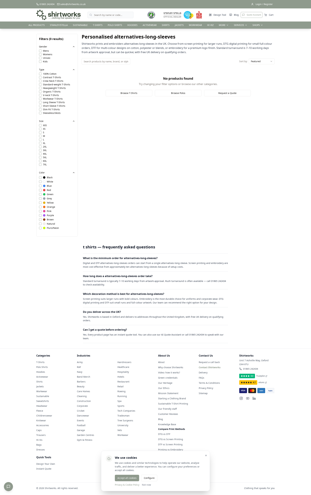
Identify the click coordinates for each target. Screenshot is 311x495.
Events (80, 420)
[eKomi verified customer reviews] (151, 15)
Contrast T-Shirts (52, 77)
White (50, 182)
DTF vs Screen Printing (170, 444)
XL (44, 143)
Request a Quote (227, 93)
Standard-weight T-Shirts (56, 84)
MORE (222, 25)
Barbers (81, 381)
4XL (45, 154)
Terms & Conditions (209, 382)
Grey (49, 198)
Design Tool (219, 14)
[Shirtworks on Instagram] (241, 398)
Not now (146, 484)
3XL (45, 150)
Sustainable (42, 396)
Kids (45, 61)
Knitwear (41, 420)
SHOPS (256, 25)
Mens (46, 51)
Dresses (40, 449)
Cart (271, 14)
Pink (49, 211)
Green (50, 194)
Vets (119, 430)
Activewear (42, 376)
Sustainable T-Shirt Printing (173, 403)
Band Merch (83, 376)
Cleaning (82, 396)
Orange (51, 207)
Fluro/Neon (53, 228)
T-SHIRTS (98, 25)
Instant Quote (43, 468)
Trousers (41, 435)
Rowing (121, 391)
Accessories (42, 425)
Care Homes (83, 391)
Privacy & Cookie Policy (127, 484)
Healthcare (123, 367)
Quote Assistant (254, 14)
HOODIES (132, 25)
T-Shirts (40, 362)
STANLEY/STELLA (59, 25)
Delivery (203, 372)
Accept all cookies (127, 477)
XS (44, 129)
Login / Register (264, 4)
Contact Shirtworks (209, 367)
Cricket (80, 410)
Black (49, 177)
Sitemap (203, 393)
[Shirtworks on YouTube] (248, 398)
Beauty (80, 386)
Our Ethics (163, 388)
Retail (120, 386)
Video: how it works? (169, 372)
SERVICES (239, 25)
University (122, 425)
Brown (50, 219)
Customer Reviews (168, 413)
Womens (47, 54)
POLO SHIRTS (115, 25)
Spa (119, 401)
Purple (50, 215)
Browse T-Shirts (129, 93)
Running (122, 396)
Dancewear (83, 415)
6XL (45, 161)
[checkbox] (40, 51)
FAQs (201, 377)
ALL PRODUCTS (37, 25)
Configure (149, 477)
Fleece (39, 410)
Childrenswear (44, 415)
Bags (39, 444)
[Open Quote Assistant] (8, 486)
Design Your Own (45, 463)
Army (80, 362)
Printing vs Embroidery (170, 449)
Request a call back (209, 362)
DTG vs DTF (164, 434)
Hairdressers (124, 362)
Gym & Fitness (84, 439)
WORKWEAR (195, 25)
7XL (45, 164)
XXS (45, 125)
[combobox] (262, 61)
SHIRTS (166, 25)
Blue (49, 186)
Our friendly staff (167, 408)
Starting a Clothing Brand (172, 398)
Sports (120, 405)
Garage (81, 430)
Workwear (41, 391)
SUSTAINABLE (80, 25)
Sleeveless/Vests (52, 113)
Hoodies (40, 371)
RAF (79, 367)
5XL (45, 157)
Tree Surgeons (125, 420)
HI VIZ (210, 25)
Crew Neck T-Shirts (53, 81)
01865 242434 (250, 368)
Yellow (50, 203)
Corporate (82, 405)
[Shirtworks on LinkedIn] (254, 398)
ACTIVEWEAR (150, 25)
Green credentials (168, 377)
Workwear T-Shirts (53, 99)
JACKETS (179, 25)
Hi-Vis (39, 439)
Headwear (41, 405)
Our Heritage (165, 382)
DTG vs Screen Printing (170, 439)
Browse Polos (178, 93)
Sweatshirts (42, 401)
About (161, 362)
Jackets (40, 386)
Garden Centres (85, 435)
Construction (84, 401)
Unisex (46, 58)
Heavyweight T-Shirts (54, 88)
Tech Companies (126, 410)
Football (81, 425)
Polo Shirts (42, 367)
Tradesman (123, 415)
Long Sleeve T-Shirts (54, 102)
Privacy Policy (206, 388)
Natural (51, 224)
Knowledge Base (167, 424)
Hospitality (123, 371)
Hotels (120, 376)
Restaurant (123, 381)
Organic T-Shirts (52, 92)
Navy (79, 371)
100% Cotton (50, 74)
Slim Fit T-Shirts (51, 109)
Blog (236, 14)
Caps (39, 430)
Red (49, 190)
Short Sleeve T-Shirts (54, 106)
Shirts (39, 381)
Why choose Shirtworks (170, 367)
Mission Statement (168, 393)
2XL (45, 147)
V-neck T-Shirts (51, 95)
